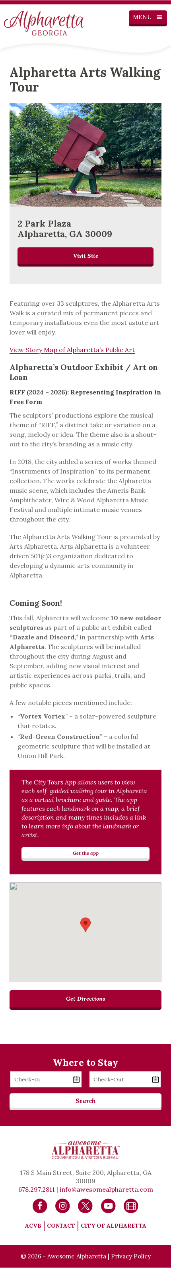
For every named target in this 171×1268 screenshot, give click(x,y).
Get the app (86, 853)
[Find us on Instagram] (62, 1205)
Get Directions (85, 998)
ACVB (33, 1225)
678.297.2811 (36, 1189)
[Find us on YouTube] (108, 1205)
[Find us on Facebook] (40, 1205)
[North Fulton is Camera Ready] (131, 1205)
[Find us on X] (85, 1205)
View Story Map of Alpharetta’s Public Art (72, 350)
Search (85, 1101)
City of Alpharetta (113, 1225)
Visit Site (85, 255)
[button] (85, 925)
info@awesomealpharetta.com (106, 1189)
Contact (61, 1225)
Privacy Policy (131, 1256)
